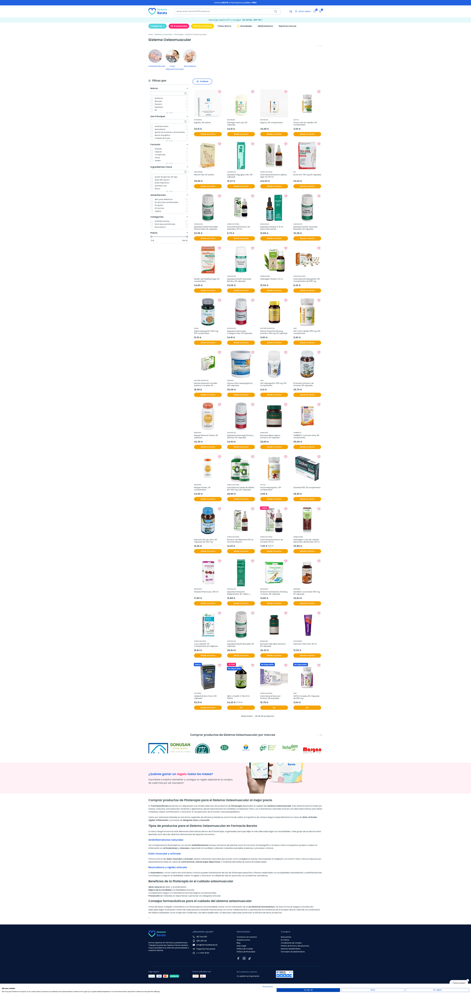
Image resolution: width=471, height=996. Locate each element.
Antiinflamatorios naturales (165, 840)
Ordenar (204, 81)
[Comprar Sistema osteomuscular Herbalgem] (291, 748)
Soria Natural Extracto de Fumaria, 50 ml (271, 541)
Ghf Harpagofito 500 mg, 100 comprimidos (273, 384)
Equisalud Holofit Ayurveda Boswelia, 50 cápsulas (305, 228)
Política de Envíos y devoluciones (295, 946)
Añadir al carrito (208, 134)
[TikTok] (250, 958)
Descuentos (286, 937)
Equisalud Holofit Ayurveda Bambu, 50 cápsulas (239, 280)
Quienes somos (243, 940)
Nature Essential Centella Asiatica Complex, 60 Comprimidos (206, 384)
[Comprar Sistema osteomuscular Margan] (313, 748)
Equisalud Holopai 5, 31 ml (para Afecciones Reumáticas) (272, 228)
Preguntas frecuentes (205, 949)
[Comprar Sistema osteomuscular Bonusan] (180, 747)
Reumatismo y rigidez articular (167, 867)
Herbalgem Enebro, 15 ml (271, 279)
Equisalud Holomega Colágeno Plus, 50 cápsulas (239, 332)
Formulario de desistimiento (293, 951)
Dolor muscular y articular (164, 853)
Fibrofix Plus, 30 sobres (204, 175)
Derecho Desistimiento (291, 949)
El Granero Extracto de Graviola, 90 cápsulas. (303, 384)
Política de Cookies (245, 949)
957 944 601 (201, 937)
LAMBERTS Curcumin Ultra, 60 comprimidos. (306, 436)
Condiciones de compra (291, 943)
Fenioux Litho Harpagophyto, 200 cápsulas (240, 384)
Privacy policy (268, 987)
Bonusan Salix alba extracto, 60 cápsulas (273, 645)
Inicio (150, 34)
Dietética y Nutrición (163, 34)
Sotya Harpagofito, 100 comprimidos (270, 488)
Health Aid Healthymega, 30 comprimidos (207, 280)
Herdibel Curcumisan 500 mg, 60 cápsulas (307, 593)
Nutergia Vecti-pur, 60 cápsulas (237, 123)
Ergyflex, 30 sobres (202, 122)
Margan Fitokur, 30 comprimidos (202, 488)
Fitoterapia (179, 34)
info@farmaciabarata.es (207, 945)
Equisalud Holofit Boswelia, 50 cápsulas (240, 645)
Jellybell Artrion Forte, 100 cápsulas (205, 697)
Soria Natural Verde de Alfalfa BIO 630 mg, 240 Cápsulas (241, 488)
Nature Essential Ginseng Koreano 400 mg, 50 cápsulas (273, 332)
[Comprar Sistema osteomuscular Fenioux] (246, 748)
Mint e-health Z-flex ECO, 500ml (238, 697)
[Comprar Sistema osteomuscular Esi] (224, 748)
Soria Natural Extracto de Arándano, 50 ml (238, 228)
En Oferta (285, 940)
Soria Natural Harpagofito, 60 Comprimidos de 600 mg (306, 280)
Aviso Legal (241, 946)
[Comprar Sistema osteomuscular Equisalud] (202, 748)
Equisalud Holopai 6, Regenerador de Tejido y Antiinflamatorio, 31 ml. (238, 593)
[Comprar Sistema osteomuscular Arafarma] (158, 748)
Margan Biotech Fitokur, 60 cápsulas (206, 436)
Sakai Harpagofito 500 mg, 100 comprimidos (206, 332)
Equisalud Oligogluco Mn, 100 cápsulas (240, 176)
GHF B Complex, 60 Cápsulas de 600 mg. (306, 697)
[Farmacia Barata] (157, 11)
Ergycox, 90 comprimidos (271, 122)
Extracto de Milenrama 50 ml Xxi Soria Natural (240, 541)
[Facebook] (238, 958)
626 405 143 (201, 941)
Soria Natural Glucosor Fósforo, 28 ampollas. (270, 697)
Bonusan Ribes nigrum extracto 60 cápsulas (270, 436)
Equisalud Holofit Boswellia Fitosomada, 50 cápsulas (206, 228)
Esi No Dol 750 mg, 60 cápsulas (307, 175)
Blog (238, 943)
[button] (320, 11)
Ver (241, 707)
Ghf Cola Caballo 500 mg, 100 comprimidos (307, 332)
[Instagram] (244, 958)
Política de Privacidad (246, 951)
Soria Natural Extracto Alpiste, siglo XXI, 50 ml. (274, 176)
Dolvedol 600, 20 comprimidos (307, 487)
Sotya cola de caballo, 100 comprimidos (305, 123)
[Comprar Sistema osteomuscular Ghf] (268, 748)
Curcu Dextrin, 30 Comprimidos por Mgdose (206, 645)
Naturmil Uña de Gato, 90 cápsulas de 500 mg (205, 541)
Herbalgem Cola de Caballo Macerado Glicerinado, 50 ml (306, 541)
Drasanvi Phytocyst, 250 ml (206, 592)
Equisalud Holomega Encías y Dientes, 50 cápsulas (240, 436)
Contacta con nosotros (247, 937)
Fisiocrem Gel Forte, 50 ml (305, 644)
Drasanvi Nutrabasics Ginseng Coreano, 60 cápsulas (274, 593)
